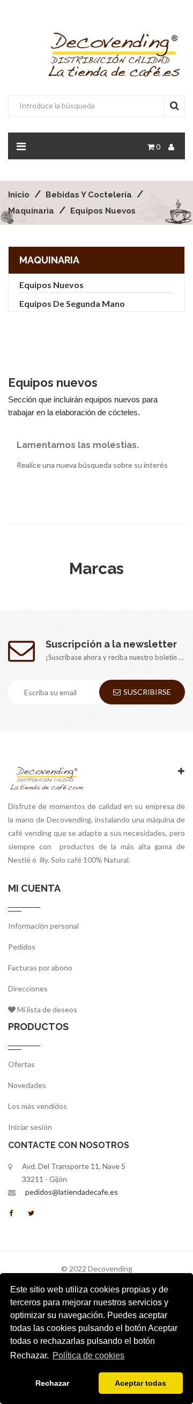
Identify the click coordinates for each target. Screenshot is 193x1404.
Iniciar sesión (30, 1126)
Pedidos (21, 946)
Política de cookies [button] (88, 1355)
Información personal (43, 925)
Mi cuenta (34, 888)
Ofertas (21, 1064)
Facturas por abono (40, 967)
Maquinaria (49, 260)
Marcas (96, 568)
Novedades (27, 1085)
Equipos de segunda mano (72, 303)
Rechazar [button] (52, 1383)
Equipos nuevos (51, 285)
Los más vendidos (37, 1106)
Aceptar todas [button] (140, 1383)
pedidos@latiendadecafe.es (71, 1191)
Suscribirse (147, 691)
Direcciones (28, 988)
